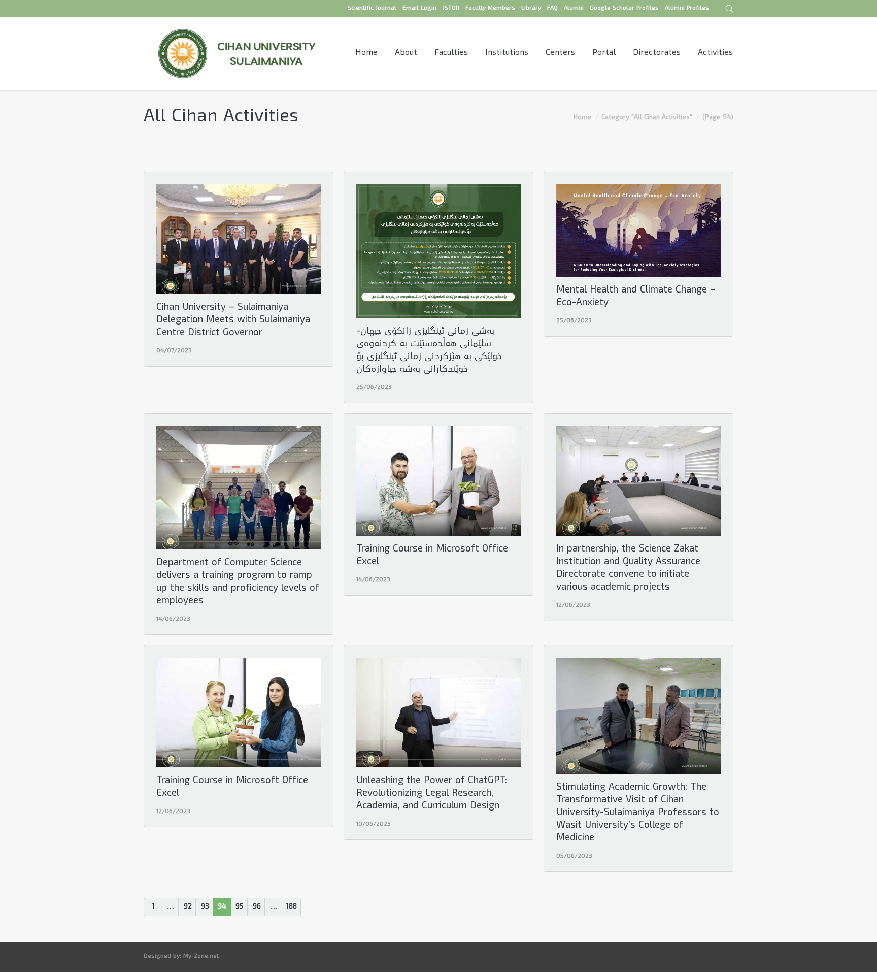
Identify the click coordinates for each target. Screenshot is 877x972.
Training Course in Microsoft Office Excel (432, 556)
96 (257, 907)
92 (188, 907)
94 (222, 907)
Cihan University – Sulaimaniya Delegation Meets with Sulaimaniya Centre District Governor (233, 321)
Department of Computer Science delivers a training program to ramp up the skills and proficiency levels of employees (237, 582)
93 (205, 907)
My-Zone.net (201, 956)
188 (291, 907)
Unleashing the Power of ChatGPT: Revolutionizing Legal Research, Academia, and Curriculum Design (431, 794)
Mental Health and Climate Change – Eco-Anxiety (636, 297)
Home (582, 117)
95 (239, 907)
